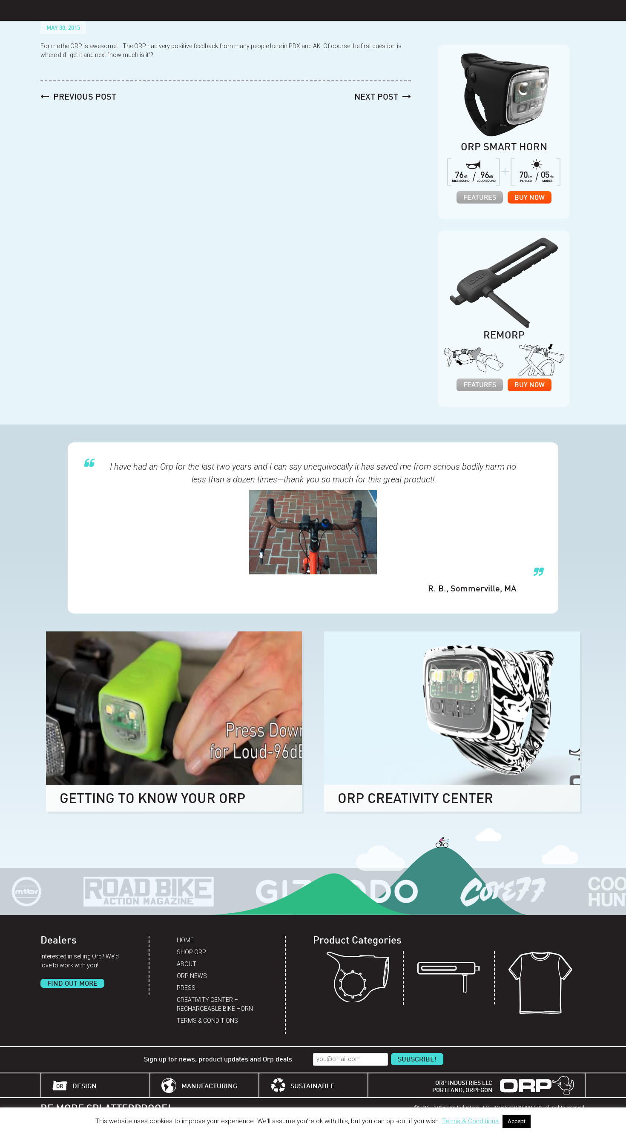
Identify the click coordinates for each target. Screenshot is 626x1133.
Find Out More (72, 984)
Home (185, 940)
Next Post (376, 97)
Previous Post (84, 97)
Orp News (192, 975)
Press (186, 987)
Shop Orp (191, 952)
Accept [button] (516, 1121)
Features (479, 198)
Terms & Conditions (207, 1020)
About (186, 964)
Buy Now (529, 198)
